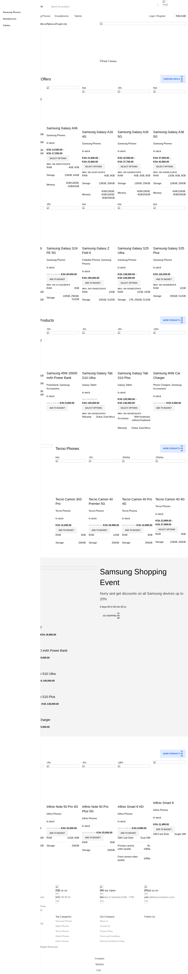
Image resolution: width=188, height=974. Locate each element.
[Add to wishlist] (172, 242)
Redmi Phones (62, 936)
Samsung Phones (64, 921)
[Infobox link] (76, 890)
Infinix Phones (62, 941)
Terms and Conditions (110, 936)
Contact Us (105, 926)
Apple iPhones (62, 926)
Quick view (164, 242)
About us (104, 921)
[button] (164, 279)
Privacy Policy (106, 931)
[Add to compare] (157, 242)
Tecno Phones (62, 931)
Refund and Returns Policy (112, 941)
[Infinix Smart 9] (169, 777)
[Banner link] (143, 38)
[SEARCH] (158, 4)
